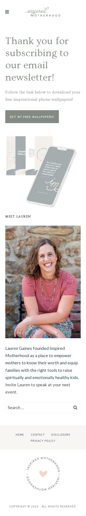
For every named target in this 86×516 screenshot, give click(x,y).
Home (20, 434)
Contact (38, 434)
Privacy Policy (43, 440)
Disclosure (60, 434)
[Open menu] (7, 11)
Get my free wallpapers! (32, 117)
